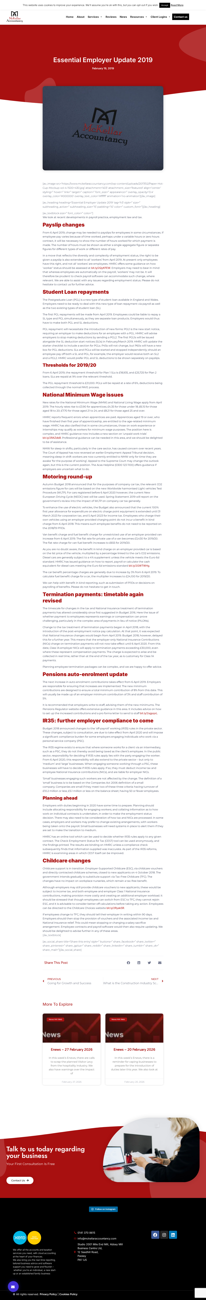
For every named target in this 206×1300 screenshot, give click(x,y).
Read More (177, 5)
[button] (13, 1286)
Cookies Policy (68, 1294)
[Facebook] (155, 1235)
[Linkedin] (173, 1235)
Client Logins (159, 16)
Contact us (180, 16)
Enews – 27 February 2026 (72, 1050)
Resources (137, 16)
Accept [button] (164, 5)
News (123, 16)
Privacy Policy (48, 1294)
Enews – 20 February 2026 (134, 1050)
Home (70, 16)
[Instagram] (164, 1235)
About (80, 16)
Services (93, 16)
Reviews (111, 16)
